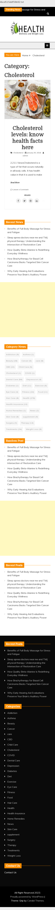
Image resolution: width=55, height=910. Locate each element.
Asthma (28, 354)
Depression (34, 379)
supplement (30, 417)
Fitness (28, 392)
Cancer (27, 361)
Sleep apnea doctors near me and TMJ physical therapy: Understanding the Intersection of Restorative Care (27, 241)
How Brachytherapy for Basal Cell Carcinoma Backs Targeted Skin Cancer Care (28, 262)
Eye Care (12, 392)
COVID (30, 373)
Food (43, 392)
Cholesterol (18, 153)
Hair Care (12, 398)
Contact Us (10, 872)
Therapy (27, 423)
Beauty (11, 361)
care (39, 361)
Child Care (25, 367)
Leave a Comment (20, 189)
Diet (27, 386)
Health (29, 398)
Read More (15, 183)
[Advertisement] (27, 309)
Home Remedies (16, 410)
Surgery (11, 423)
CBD (10, 367)
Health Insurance (16, 404)
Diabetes (12, 386)
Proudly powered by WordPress (27, 896)
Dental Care (14, 379)
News (34, 410)
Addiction (12, 354)
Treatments (14, 429)
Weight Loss (34, 429)
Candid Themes (35, 900)
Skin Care (12, 417)
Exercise (41, 386)
